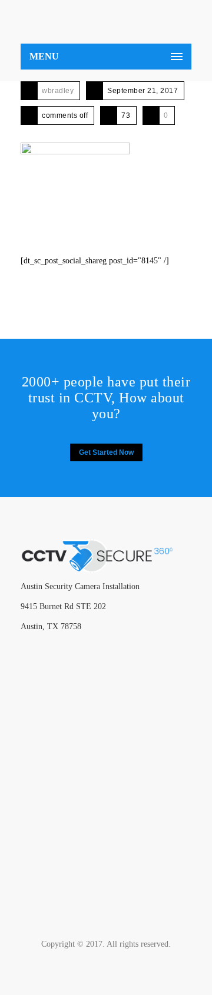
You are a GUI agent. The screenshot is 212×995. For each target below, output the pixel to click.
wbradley (58, 91)
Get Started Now (106, 452)
